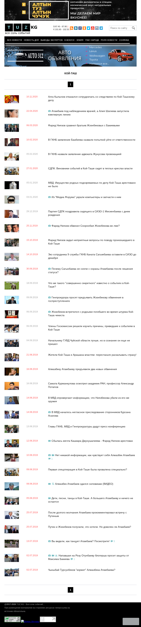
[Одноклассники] (84, 28)
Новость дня (31, 40)
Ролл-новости (109, 40)
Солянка (124, 40)
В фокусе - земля (73, 40)
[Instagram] (97, 28)
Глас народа (92, 40)
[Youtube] (92, 28)
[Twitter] (88, 28)
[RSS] (71, 28)
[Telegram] (101, 28)
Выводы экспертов (52, 40)
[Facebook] (80, 28)
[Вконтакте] (75, 28)
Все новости (14, 40)
